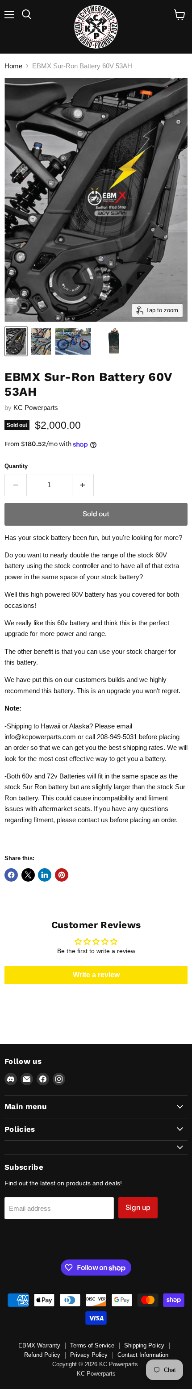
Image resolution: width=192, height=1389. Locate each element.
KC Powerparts (35, 407)
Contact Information (142, 1354)
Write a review (96, 975)
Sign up (137, 1207)
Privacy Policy (89, 1354)
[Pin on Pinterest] (61, 875)
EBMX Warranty (39, 1345)
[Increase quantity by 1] (83, 485)
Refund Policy (42, 1354)
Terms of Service (92, 1345)
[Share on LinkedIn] (44, 875)
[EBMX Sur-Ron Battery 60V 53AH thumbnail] (16, 341)
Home (13, 66)
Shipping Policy (144, 1345)
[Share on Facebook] (11, 875)
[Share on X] (28, 875)
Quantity (16, 466)
